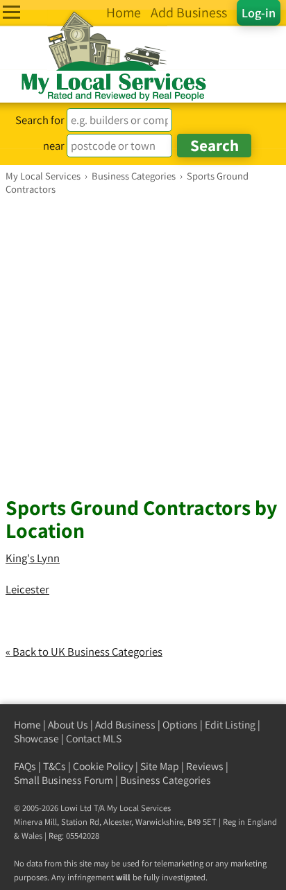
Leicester (27, 589)
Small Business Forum (63, 780)
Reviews (205, 766)
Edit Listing (230, 724)
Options (180, 724)
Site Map (159, 766)
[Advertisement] (143, 345)
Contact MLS (93, 738)
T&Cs (54, 766)
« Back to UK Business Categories (84, 651)
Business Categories (165, 780)
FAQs (25, 766)
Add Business (125, 724)
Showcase (36, 738)
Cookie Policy (103, 766)
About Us (68, 724)
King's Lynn (33, 558)
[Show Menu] (11, 12)
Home (27, 724)
